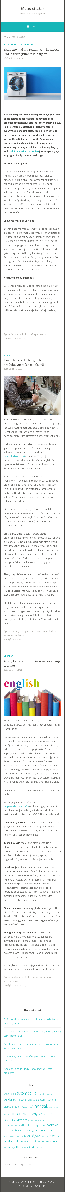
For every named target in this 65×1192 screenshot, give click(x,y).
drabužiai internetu (46, 1099)
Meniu (34, 26)
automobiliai (26, 1093)
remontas (45, 334)
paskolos (52, 1125)
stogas (46, 1136)
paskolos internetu (13, 1130)
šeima (6, 1147)
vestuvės (45, 1141)
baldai (8, 1099)
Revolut (6, 1136)
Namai (7, 355)
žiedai (30, 1147)
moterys (8, 1125)
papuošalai (40, 1125)
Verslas (28, 44)
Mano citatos (32, 8)
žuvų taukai (39, 1147)
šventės (24, 1147)
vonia (53, 1141)
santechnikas (49, 631)
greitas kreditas (52, 1107)
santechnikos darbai (14, 635)
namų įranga (17, 1125)
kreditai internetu (34, 1120)
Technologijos (13, 44)
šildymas (14, 1146)
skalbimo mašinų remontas (23, 151)
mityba (52, 1120)
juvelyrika (36, 1114)
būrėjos (32, 1100)
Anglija (15, 977)
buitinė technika (19, 334)
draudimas (28, 1107)
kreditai (23, 1120)
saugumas (20, 1136)
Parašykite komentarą (15, 338)
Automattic (38, 1186)
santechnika (35, 631)
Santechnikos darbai (14, 456)
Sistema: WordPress (22, 1182)
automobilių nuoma (45, 1094)
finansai (39, 1106)
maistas (45, 1120)
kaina (14, 631)
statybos (35, 1135)
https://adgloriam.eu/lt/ (16, 806)
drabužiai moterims (14, 1106)
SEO (26, 1135)
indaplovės (7, 1114)
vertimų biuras (11, 981)
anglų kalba (25, 977)
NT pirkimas (28, 1125)
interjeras (20, 1113)
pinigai (41, 1130)
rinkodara (13, 1136)
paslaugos (34, 334)
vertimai (47, 977)
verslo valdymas (14, 1141)
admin (20, 58)
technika (54, 1135)
